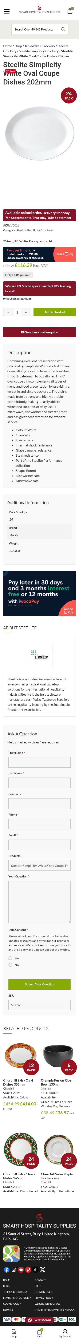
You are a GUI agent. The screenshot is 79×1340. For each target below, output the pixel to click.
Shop (18, 46)
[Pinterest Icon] (28, 1269)
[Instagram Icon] (13, 1269)
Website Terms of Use (47, 1303)
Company (14, 794)
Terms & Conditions (15, 1291)
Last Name (16, 773)
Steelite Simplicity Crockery (39, 51)
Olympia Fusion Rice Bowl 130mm (56, 1082)
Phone (13, 814)
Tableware (31, 46)
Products (14, 856)
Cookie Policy (12, 1303)
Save (12, 71)
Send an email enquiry (41, 332)
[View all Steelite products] (39, 664)
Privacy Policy (44, 1297)
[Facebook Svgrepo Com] (6, 1269)
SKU (11, 995)
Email (13, 835)
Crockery (48, 46)
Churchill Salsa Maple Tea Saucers (57, 1176)
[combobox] (39, 29)
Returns (8, 1309)
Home (7, 46)
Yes (17, 958)
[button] (45, 23)
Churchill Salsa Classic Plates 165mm (19, 1176)
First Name (16, 752)
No (17, 965)
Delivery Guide (44, 1291)
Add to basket (54, 312)
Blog (6, 1286)
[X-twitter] (42, 1269)
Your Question (18, 876)
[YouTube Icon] (21, 1269)
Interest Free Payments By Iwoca (54, 1309)
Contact (40, 1280)
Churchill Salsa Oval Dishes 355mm (18, 1082)
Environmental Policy (17, 1297)
